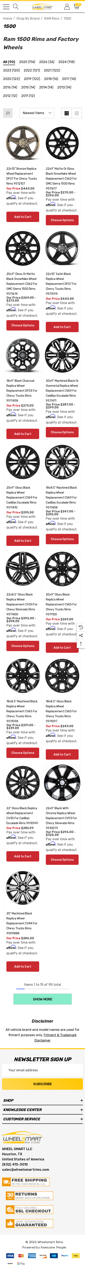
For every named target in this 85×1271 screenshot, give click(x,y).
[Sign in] (67, 7)
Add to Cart (22, 217)
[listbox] (37, 113)
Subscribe (42, 1084)
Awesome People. (54, 1247)
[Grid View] (66, 113)
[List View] (77, 113)
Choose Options (62, 220)
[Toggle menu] (6, 7)
